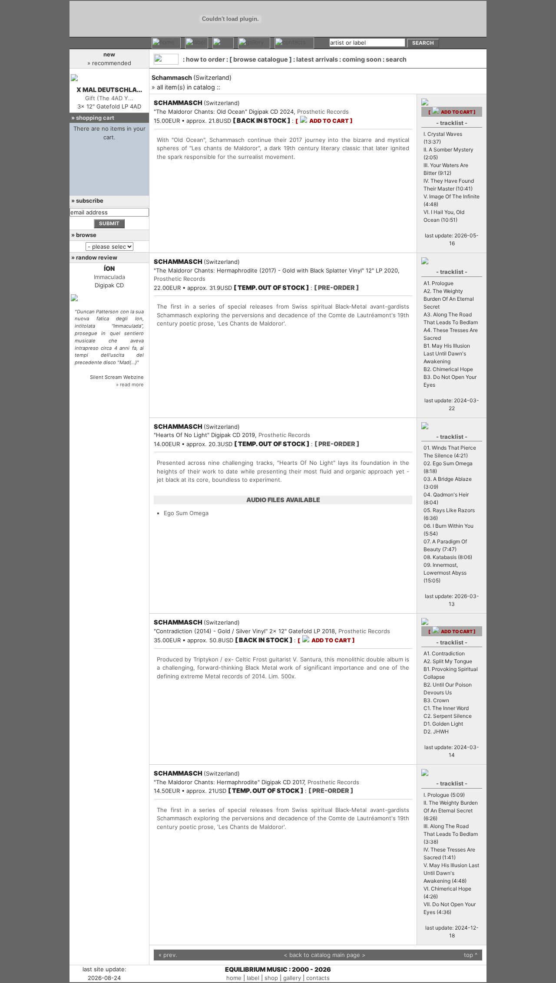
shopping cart (95, 117)
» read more (130, 384)
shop (271, 977)
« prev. (168, 954)
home (234, 977)
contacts (318, 977)
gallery (292, 977)
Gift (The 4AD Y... (109, 98)
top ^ (470, 954)
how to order (205, 59)
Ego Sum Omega (186, 513)
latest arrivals (317, 59)
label (253, 977)
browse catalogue (260, 59)
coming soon (361, 59)
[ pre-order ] (336, 287)
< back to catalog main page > (325, 954)
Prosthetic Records (323, 111)
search (396, 59)
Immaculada (109, 276)
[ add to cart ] (324, 121)
